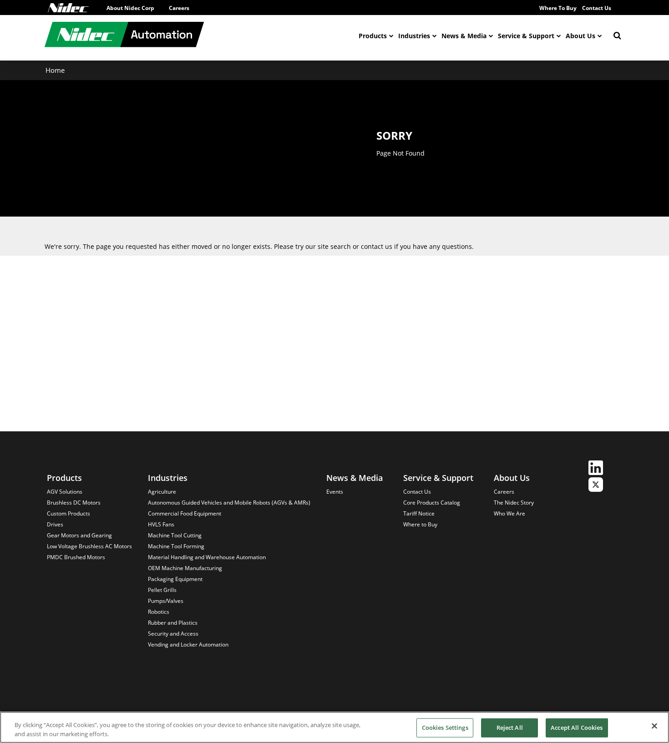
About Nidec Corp (130, 8)
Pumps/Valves (165, 601)
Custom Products (68, 513)
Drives (55, 524)
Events (334, 491)
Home (55, 70)
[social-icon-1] (595, 468)
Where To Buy (558, 8)
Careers (179, 8)
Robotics (158, 612)
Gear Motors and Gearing (79, 535)
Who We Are (509, 513)
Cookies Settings (445, 727)
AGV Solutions (64, 491)
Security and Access (173, 633)
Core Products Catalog (431, 502)
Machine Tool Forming (176, 546)
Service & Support (526, 35)
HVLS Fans (161, 524)
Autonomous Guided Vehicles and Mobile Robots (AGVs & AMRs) (229, 502)
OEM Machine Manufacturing (185, 568)
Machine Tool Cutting (175, 535)
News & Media (464, 35)
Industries (414, 35)
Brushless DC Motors (74, 502)
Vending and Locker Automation (188, 644)
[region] (334, 727)
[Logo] (68, 7)
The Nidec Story (514, 502)
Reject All (510, 727)
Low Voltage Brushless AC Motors (89, 546)
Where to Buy (420, 524)
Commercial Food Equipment (184, 513)
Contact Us (596, 8)
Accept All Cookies (577, 727)
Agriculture (162, 491)
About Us (580, 35)
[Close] (654, 726)
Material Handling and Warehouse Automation (207, 557)
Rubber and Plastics (173, 623)
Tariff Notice (419, 513)
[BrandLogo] (124, 35)
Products (373, 35)
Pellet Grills (162, 590)
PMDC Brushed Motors (76, 557)
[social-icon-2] (595, 485)
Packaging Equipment (175, 579)
